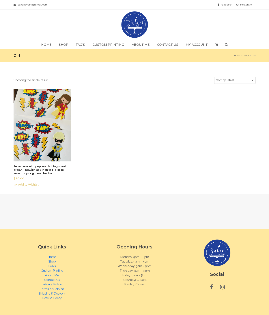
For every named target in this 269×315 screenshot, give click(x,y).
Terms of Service (52, 289)
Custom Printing (52, 270)
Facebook (226, 4)
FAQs (52, 266)
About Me (52, 275)
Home (52, 257)
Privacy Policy (52, 284)
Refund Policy (52, 298)
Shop (52, 261)
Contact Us (52, 280)
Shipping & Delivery (52, 293)
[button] (216, 44)
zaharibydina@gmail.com (33, 4)
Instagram (246, 4)
